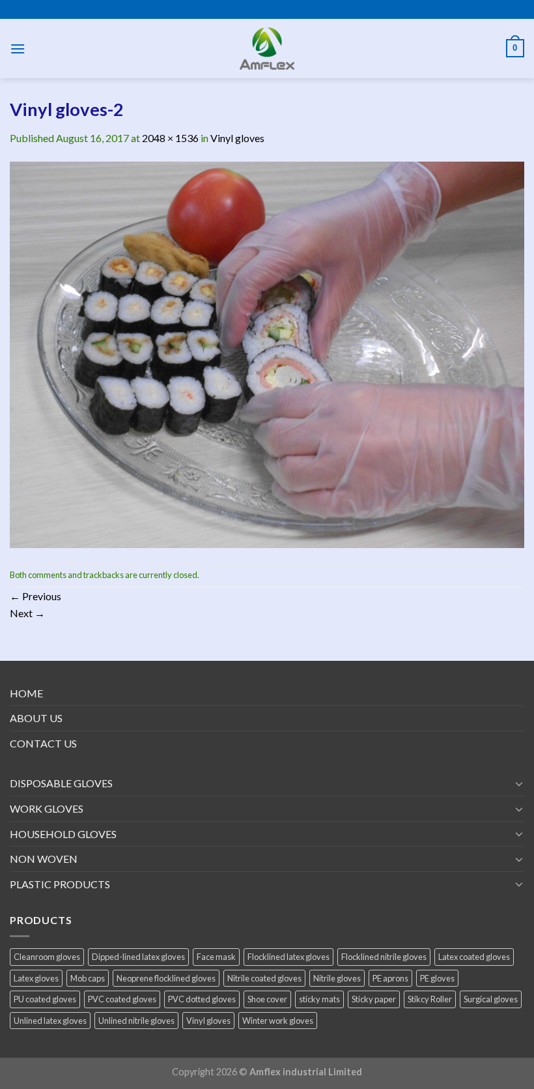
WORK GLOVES (46, 808)
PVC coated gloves (122, 999)
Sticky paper (374, 999)
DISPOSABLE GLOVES (61, 783)
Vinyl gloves (237, 138)
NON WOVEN (43, 858)
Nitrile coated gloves (264, 978)
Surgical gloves (491, 999)
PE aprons (390, 978)
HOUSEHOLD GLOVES (63, 834)
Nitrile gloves (337, 978)
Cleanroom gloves (47, 956)
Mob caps (87, 978)
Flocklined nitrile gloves (384, 956)
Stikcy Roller (430, 999)
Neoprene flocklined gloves (166, 978)
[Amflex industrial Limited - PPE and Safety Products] (267, 48)
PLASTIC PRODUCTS (60, 884)
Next (27, 613)
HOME (26, 693)
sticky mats (319, 999)
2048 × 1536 (170, 138)
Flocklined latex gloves (288, 956)
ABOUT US (36, 718)
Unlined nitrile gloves (136, 1020)
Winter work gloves (277, 1020)
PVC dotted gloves (202, 999)
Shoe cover (267, 999)
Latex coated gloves (474, 956)
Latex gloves (36, 978)
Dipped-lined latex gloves (138, 956)
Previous (35, 596)
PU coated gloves (45, 999)
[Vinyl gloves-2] (267, 353)
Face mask (216, 956)
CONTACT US (43, 743)
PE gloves (437, 978)
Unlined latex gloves (50, 1020)
